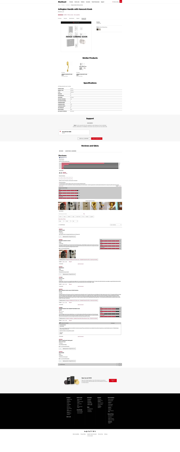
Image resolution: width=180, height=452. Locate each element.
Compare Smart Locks (80, 402)
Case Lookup (100, 404)
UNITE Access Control (69, 400)
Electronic (68, 407)
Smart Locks (77, 1)
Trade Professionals (95, 1)
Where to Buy (116, 1)
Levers (68, 405)
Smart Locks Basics (79, 400)
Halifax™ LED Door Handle (89, 404)
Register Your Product (100, 401)
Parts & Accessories (69, 412)
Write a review (70, 14)
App (78, 405)
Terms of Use (100, 434)
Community (110, 405)
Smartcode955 (80, 411)
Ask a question (77, 14)
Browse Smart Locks (79, 407)
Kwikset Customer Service (99, 406)
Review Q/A (84, 18)
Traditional (89, 410)
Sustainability (110, 404)
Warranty (99, 399)
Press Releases (110, 415)
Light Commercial (69, 410)
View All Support (84, 138)
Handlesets (69, 404)
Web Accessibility (76, 434)
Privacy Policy (83, 434)
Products (71, 1)
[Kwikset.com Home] (62, 1)
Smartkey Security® (89, 400)
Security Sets (69, 408)
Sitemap (105, 434)
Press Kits (110, 417)
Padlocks (82, 1)
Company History (110, 402)
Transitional (89, 411)
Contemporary (90, 408)
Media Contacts (111, 418)
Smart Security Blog (111, 411)
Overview (59, 18)
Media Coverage (111, 419)
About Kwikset (110, 399)
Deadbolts (69, 401)
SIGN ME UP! (113, 380)
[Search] (120, 1)
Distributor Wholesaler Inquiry (110, 422)
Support (102, 1)
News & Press (110, 400)
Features (65, 18)
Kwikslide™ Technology (89, 402)
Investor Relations (109, 407)
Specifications (71, 18)
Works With (79, 403)
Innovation (88, 1)
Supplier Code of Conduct (92, 434)
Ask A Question (97, 138)
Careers (109, 409)
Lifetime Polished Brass (101, 27)
